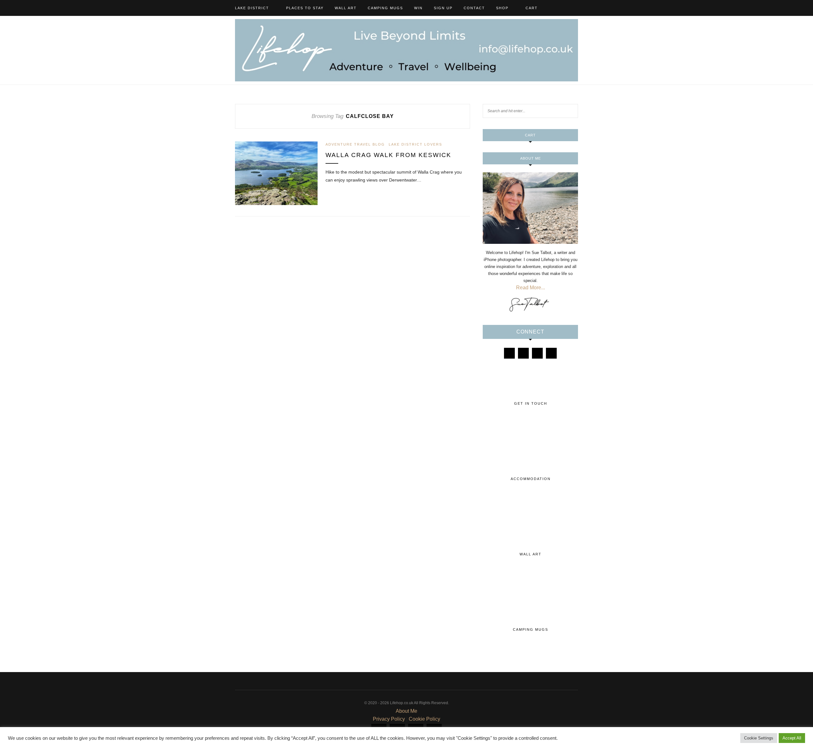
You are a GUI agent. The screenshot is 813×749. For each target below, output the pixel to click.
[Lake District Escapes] (551, 353)
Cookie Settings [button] (758, 738)
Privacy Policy (389, 719)
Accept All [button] (792, 738)
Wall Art (346, 8)
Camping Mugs (385, 8)
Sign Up (443, 8)
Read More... (530, 287)
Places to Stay (305, 8)
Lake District (252, 8)
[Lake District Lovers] (509, 353)
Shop (502, 8)
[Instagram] (523, 353)
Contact (474, 8)
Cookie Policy (424, 719)
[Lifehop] (537, 353)
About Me (406, 711)
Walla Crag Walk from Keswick (388, 155)
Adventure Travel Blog (355, 144)
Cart (532, 8)
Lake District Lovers (415, 144)
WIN (418, 8)
